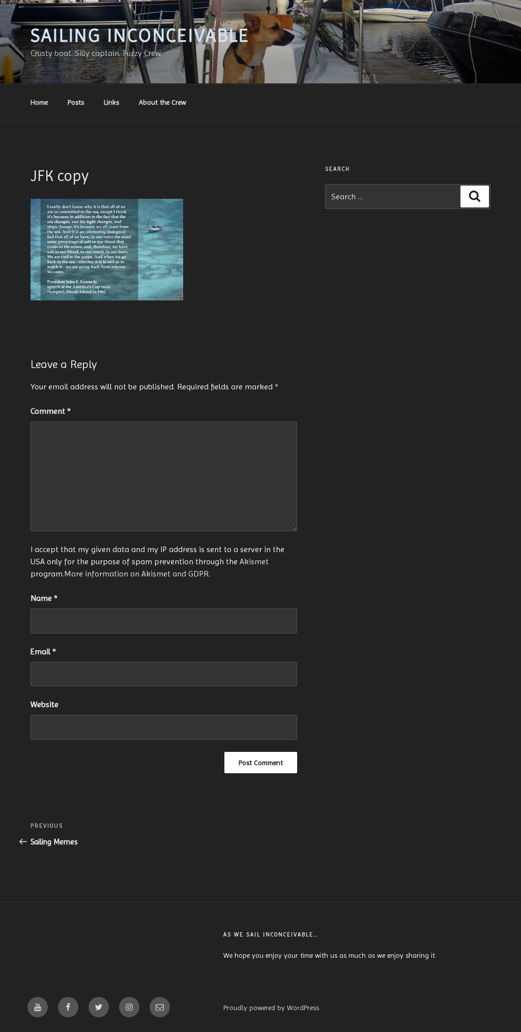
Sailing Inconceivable (140, 35)
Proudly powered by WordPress (271, 1008)
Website (45, 704)
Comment (51, 411)
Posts (76, 102)
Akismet (254, 561)
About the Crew (162, 102)
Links (111, 102)
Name (44, 598)
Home (39, 102)
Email (43, 651)
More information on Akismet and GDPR (136, 574)
